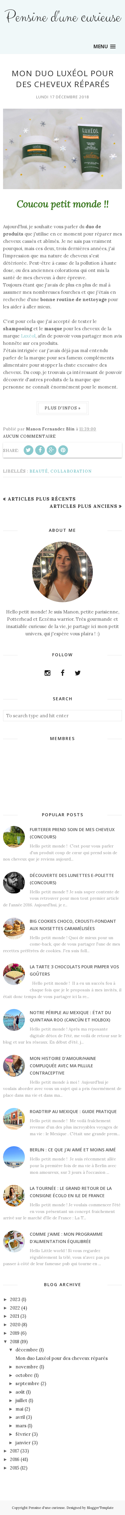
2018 (14, 1341)
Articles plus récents (42, 499)
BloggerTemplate (100, 1508)
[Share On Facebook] (40, 450)
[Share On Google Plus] (51, 450)
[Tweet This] (28, 450)
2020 (15, 1324)
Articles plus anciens (83, 506)
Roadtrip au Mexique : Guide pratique (73, 1111)
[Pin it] (63, 450)
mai (19, 1409)
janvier (23, 1442)
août (20, 1392)
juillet (21, 1400)
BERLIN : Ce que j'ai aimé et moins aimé (73, 1150)
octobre (24, 1375)
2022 (15, 1308)
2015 (14, 1468)
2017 (14, 1451)
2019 (14, 1333)
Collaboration (71, 471)
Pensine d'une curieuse (62, 17)
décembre (26, 1350)
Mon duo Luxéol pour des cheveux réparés (63, 79)
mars (20, 1425)
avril (20, 1417)
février (23, 1434)
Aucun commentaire (29, 436)
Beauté (38, 471)
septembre (27, 1383)
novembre (26, 1367)
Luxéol (28, 336)
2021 (14, 1316)
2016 (14, 1459)
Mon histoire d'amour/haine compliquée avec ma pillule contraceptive (63, 1065)
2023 (15, 1299)
